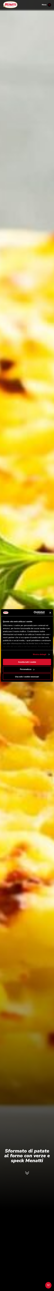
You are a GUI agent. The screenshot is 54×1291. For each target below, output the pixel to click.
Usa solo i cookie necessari (27, 677)
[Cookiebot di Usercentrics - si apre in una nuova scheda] (34, 612)
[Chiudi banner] (50, 613)
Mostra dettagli (39, 654)
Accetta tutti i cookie (27, 662)
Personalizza (25, 669)
